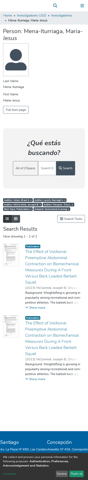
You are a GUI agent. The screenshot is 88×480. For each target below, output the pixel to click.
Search (67, 168)
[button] (61, 5)
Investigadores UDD (31, 15)
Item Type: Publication (18, 209)
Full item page (16, 110)
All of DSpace (25, 168)
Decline (62, 474)
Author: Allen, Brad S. (18, 200)
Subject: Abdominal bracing (51, 209)
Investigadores (61, 15)
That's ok (76, 474)
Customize (9, 474)
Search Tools (72, 219)
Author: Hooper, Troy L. (58, 204)
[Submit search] (55, 5)
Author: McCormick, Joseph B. (22, 204)
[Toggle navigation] (82, 6)
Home (7, 15)
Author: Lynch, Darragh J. (49, 200)
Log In (69, 5)
